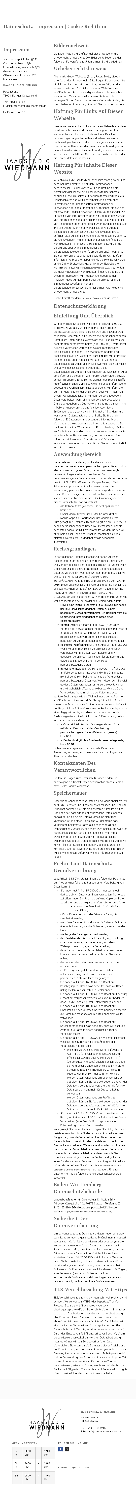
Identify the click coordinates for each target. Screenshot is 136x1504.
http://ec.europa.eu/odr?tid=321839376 (94, 268)
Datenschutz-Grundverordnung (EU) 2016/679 (79, 332)
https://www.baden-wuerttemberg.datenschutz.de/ (88, 1211)
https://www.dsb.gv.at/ (71, 1157)
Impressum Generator (91, 298)
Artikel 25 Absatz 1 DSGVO (110, 1329)
